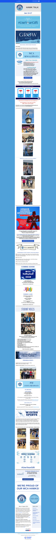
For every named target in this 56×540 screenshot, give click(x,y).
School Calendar (35, 515)
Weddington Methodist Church (28, 479)
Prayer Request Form (36, 520)
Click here (20, 512)
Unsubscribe (22, 535)
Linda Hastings (31, 302)
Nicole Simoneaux (35, 399)
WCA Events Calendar (28, 77)
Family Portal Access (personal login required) (36, 513)
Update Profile (26, 535)
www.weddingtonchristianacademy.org (31, 105)
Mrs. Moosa (32, 282)
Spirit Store (34, 517)
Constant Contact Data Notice (31, 535)
